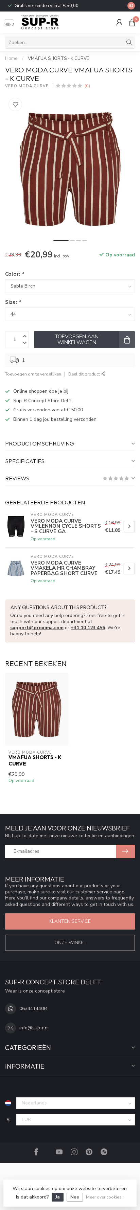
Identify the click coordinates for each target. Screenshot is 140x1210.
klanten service (70, 921)
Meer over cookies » (105, 1197)
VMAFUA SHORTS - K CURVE (58, 58)
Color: (14, 273)
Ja (57, 1197)
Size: (13, 301)
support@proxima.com (37, 627)
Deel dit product (84, 374)
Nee (74, 1197)
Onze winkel (70, 942)
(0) (87, 86)
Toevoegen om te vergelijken (33, 374)
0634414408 (33, 1008)
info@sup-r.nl (34, 1028)
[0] (132, 22)
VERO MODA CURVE (27, 86)
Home (11, 58)
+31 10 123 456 (88, 627)
